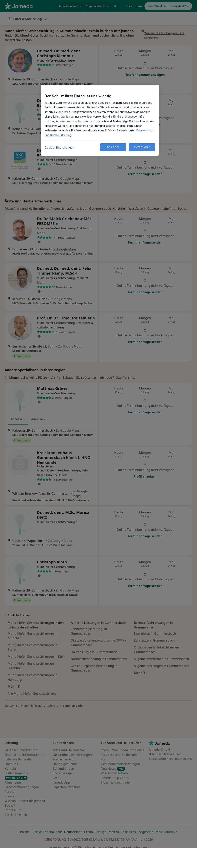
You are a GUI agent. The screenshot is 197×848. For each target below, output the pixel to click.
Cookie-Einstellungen (59, 147)
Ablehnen (113, 147)
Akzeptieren (142, 147)
